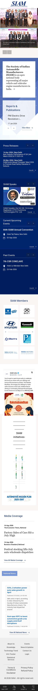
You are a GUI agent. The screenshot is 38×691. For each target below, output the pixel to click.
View (19, 119)
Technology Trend (11, 651)
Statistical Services (11, 659)
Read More (19, 79)
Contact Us (27, 651)
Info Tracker (11, 654)
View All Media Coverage (13, 560)
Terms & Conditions (11, 669)
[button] (8, 128)
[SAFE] (16, 487)
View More (26, 128)
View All (31, 170)
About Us (10, 644)
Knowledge (11, 647)
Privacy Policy (27, 668)
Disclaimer (11, 673)
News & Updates (27, 647)
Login (27, 654)
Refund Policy (27, 671)
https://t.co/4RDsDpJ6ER (25, 390)
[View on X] (32, 372)
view (19, 530)
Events (27, 644)
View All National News (18, 632)
